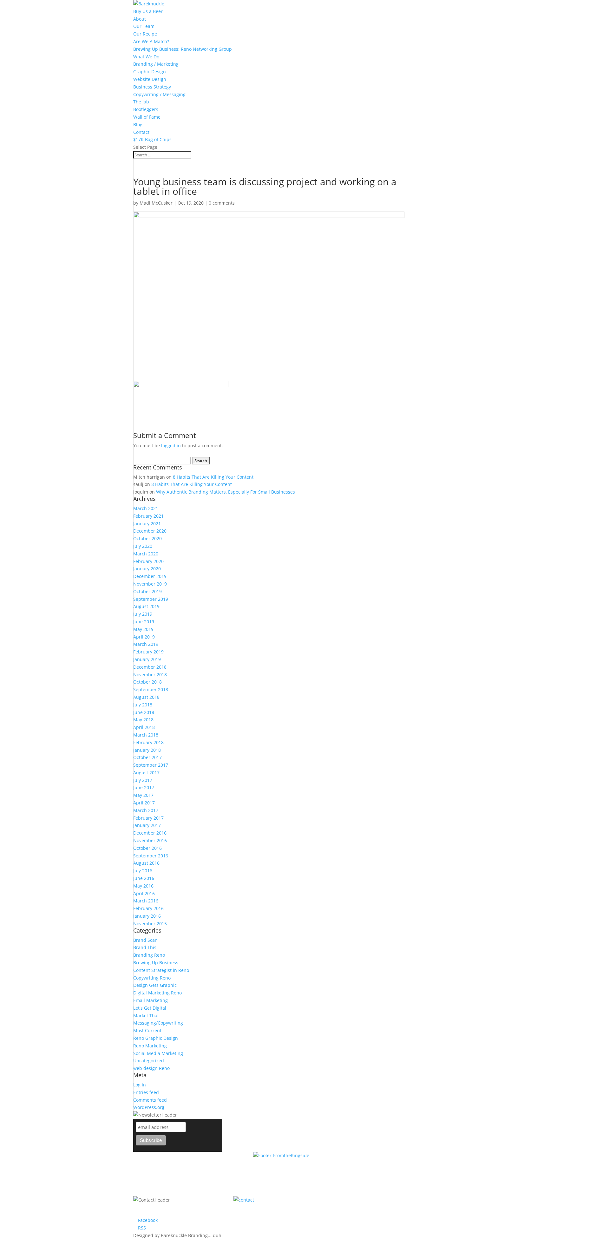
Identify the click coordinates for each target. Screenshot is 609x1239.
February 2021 (148, 516)
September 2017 (150, 765)
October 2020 (147, 538)
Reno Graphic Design (155, 1038)
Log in (139, 1085)
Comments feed (150, 1100)
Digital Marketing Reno (157, 993)
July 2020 (142, 546)
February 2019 (148, 652)
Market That (146, 1016)
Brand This (144, 947)
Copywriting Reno (152, 978)
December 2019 (150, 576)
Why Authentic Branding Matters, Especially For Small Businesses (225, 492)
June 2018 (143, 712)
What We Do (146, 57)
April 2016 (144, 893)
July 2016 (142, 871)
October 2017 (147, 757)
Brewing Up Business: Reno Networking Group (182, 49)
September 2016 (150, 856)
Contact (141, 132)
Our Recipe (145, 34)
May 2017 (143, 795)
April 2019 (144, 637)
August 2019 (146, 606)
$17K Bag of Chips (152, 139)
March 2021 (145, 508)
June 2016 (143, 878)
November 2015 (150, 924)
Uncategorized (148, 1061)
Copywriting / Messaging (159, 94)
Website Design (149, 79)
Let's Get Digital (149, 1008)
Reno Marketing (150, 1046)
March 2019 (145, 644)
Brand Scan (145, 940)
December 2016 (150, 833)
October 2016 (147, 848)
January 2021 (147, 524)
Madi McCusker (156, 203)
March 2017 (145, 810)
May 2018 (143, 720)
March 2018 (145, 735)
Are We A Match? (151, 41)
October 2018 (147, 682)
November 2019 (150, 584)
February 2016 (148, 908)
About (139, 19)
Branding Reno (149, 955)
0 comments (222, 203)
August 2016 (146, 863)
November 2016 (150, 840)
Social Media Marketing (158, 1053)
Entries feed (146, 1092)
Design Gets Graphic (155, 985)
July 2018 (142, 705)
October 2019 (147, 591)
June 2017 (143, 787)
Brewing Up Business (155, 963)
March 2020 (145, 554)
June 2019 (143, 622)
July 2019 (142, 614)
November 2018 (150, 675)
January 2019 (147, 659)
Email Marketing (150, 1000)
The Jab (141, 102)
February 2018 (148, 742)
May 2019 (143, 629)
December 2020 (150, 531)
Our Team (143, 26)
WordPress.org (148, 1107)
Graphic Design (149, 72)
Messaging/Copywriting (158, 1023)
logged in (171, 445)
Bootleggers (145, 109)
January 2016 (147, 916)
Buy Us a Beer (148, 11)
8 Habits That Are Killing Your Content (213, 477)
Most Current (147, 1030)
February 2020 (148, 561)
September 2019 (150, 599)
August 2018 (146, 697)
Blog (137, 124)
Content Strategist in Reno (161, 970)
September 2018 (150, 689)
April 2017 (144, 803)
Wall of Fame (146, 117)
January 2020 (147, 569)
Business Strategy (152, 87)
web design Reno (151, 1068)
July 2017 (142, 780)
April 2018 (144, 727)
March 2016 (145, 901)
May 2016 (143, 886)
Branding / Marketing (156, 64)
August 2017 (146, 773)
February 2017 (148, 818)
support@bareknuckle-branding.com (378, 1199)
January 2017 (147, 825)
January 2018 (147, 750)
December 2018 (150, 667)
